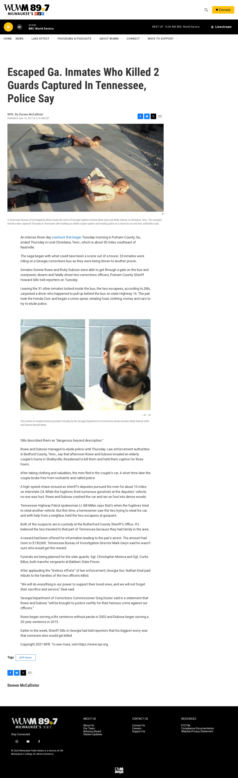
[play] (8, 27)
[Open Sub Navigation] (26, 38)
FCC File (185, 725)
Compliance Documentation (197, 728)
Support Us (138, 731)
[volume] (19, 27)
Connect (133, 38)
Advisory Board (92, 731)
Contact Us (138, 725)
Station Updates (92, 734)
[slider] (25, 27)
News (20, 38)
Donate (225, 10)
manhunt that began (66, 237)
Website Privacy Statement (197, 731)
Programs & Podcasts (74, 38)
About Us (88, 725)
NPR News (26, 657)
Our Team (89, 728)
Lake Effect (40, 38)
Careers (136, 728)
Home (8, 38)
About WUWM (109, 38)
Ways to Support (161, 38)
